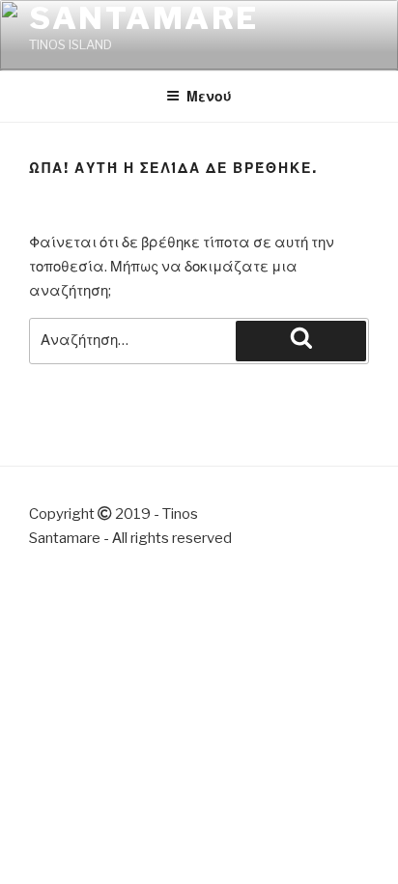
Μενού (209, 96)
